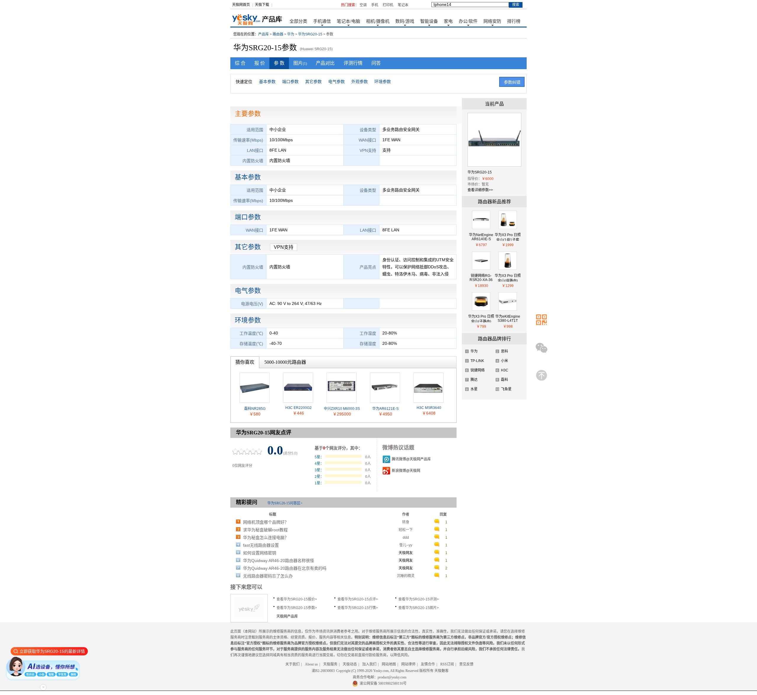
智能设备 (429, 21)
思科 (504, 351)
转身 (405, 522)
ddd (406, 537)
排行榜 (513, 21)
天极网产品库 (287, 616)
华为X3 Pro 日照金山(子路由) (481, 318)
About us (311, 664)
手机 (374, 5)
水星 (474, 389)
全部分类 (298, 21)
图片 (300, 63)
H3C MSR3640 (429, 408)
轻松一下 (406, 530)
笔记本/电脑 (348, 21)
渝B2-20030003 (323, 671)
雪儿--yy (405, 545)
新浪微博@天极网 (406, 471)
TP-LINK (477, 361)
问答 (376, 63)
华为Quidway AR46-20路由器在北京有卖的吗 (284, 568)
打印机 (388, 5)
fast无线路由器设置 (261, 545)
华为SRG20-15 (310, 34)
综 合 (240, 63)
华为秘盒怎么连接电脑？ (266, 537)
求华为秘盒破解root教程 (265, 529)
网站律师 (408, 664)
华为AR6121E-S (385, 409)
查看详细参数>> (480, 190)
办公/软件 (468, 21)
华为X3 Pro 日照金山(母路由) (508, 278)
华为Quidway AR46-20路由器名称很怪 (278, 560)
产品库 (263, 34)
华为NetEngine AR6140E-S (481, 237)
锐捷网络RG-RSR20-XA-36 (481, 278)
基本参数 (267, 81)
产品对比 (325, 63)
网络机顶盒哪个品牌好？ (266, 522)
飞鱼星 (506, 389)
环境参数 (382, 81)
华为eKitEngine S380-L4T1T (507, 318)
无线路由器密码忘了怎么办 (268, 576)
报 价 (259, 63)
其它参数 (313, 81)
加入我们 (369, 664)
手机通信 (322, 21)
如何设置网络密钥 (259, 553)
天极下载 (262, 5)
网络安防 (492, 21)
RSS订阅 (447, 664)
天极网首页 (241, 5)
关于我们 (292, 664)
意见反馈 (466, 664)
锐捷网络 (477, 370)
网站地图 (389, 664)
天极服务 (330, 664)
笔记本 (403, 5)
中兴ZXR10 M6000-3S (342, 409)
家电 (448, 21)
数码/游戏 (404, 21)
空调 (363, 5)
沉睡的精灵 (406, 576)
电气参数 (336, 81)
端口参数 (290, 81)
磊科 (504, 380)
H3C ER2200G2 (298, 408)
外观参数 (359, 81)
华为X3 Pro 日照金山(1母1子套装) (508, 237)
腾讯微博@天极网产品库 (411, 459)
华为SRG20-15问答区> (285, 503)
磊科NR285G (255, 409)
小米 (504, 361)
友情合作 (428, 664)
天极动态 (350, 664)
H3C (504, 370)
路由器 (278, 34)
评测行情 (353, 63)
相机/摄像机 (377, 21)
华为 (290, 34)
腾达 (474, 380)
